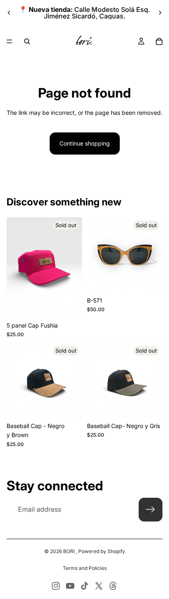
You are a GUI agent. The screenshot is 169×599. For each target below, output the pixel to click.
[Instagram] (56, 586)
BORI (69, 551)
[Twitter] (99, 586)
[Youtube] (70, 586)
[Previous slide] (9, 13)
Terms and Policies (85, 568)
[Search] (27, 41)
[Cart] (159, 41)
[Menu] (9, 41)
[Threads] (113, 586)
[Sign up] (150, 510)
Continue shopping (84, 143)
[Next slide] (160, 13)
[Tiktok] (84, 586)
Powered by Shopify (101, 551)
